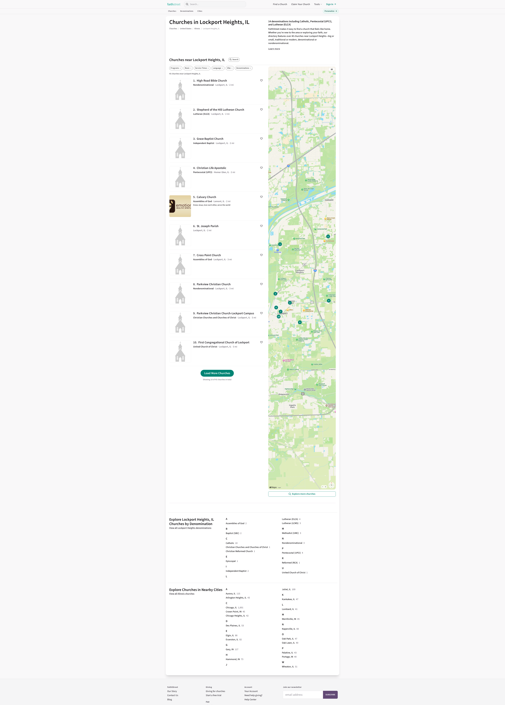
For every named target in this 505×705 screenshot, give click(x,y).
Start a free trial (213, 695)
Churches (172, 11)
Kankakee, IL (288, 599)
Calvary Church (217, 206)
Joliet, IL (286, 589)
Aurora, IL (231, 593)
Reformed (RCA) (290, 562)
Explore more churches (303, 494)
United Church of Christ (293, 572)
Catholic (230, 543)
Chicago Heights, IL (235, 615)
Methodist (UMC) (290, 533)
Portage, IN (287, 656)
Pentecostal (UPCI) (291, 553)
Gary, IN (230, 649)
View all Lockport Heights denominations (190, 528)
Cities (199, 11)
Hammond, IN (233, 659)
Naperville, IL (288, 629)
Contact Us (172, 695)
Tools (317, 4)
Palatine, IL (287, 652)
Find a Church (280, 4)
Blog (169, 699)
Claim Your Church (300, 4)
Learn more (274, 49)
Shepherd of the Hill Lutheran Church (217, 118)
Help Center (250, 699)
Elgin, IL (230, 635)
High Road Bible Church (217, 89)
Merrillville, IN (289, 619)
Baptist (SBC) (232, 533)
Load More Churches (217, 373)
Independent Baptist (236, 571)
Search (235, 59)
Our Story (172, 691)
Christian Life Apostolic (217, 177)
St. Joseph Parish (217, 235)
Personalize (331, 11)
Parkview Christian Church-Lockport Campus (217, 322)
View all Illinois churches (181, 593)
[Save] (261, 80)
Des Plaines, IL (233, 625)
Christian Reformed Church (239, 551)
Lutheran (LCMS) (290, 523)
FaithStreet (173, 4)
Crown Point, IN (234, 611)
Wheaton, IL (288, 666)
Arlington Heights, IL (236, 597)
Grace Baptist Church (217, 147)
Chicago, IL (231, 607)
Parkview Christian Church (217, 293)
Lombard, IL (288, 609)
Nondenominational (292, 543)
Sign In (329, 4)
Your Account (251, 691)
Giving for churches (215, 691)
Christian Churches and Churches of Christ (247, 547)
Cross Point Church (217, 264)
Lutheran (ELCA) (290, 519)
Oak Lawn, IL (288, 642)
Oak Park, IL (288, 638)
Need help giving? (253, 695)
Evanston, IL (232, 639)
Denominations (186, 11)
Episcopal (231, 561)
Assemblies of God (235, 523)
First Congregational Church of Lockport (217, 351)
